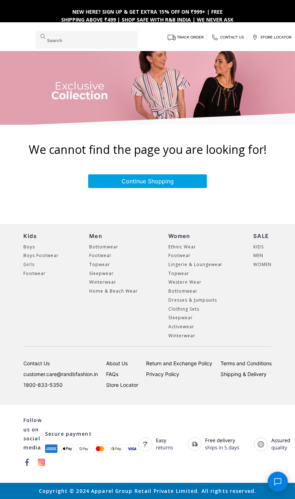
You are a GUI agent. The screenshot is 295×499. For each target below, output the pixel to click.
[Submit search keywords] (41, 36)
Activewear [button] (181, 327)
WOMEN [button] (262, 264)
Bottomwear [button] (103, 247)
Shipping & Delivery (244, 374)
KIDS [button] (258, 247)
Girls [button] (29, 264)
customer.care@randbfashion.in (60, 374)
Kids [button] (30, 236)
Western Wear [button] (184, 282)
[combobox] (87, 40)
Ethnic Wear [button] (182, 247)
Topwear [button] (99, 264)
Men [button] (95, 236)
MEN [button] (258, 255)
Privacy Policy (162, 374)
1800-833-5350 (43, 385)
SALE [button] (261, 236)
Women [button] (179, 236)
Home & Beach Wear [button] (113, 291)
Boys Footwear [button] (40, 255)
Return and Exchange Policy (179, 363)
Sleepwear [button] (101, 273)
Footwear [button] (34, 273)
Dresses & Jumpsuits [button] (192, 300)
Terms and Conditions (246, 363)
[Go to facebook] (27, 462)
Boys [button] (29, 247)
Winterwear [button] (102, 282)
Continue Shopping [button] (148, 181)
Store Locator (122, 385)
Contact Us (36, 363)
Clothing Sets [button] (183, 309)
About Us (117, 363)
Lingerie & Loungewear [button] (195, 264)
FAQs (112, 374)
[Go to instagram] (41, 462)
